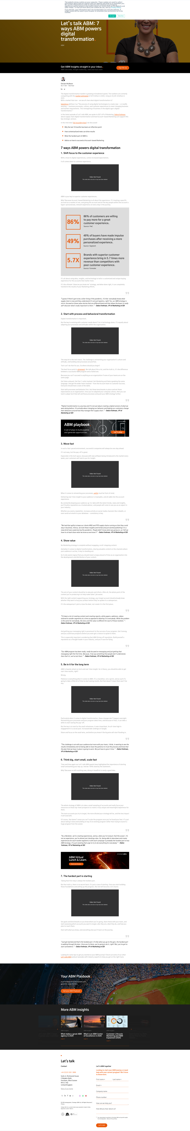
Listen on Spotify (83, 1096)
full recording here (79, 123)
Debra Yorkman (119, 114)
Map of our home (67, 1089)
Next (159, 1028)
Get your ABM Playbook (71, 991)
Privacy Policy (116, 7)
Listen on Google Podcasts (86, 1096)
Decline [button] (121, 16)
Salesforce (65, 104)
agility (96, 493)
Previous (30, 1028)
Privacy (62, 1104)
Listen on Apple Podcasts (80, 1096)
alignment (81, 369)
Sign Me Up (123, 68)
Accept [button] (112, 16)
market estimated (81, 96)
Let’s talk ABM (66, 957)
